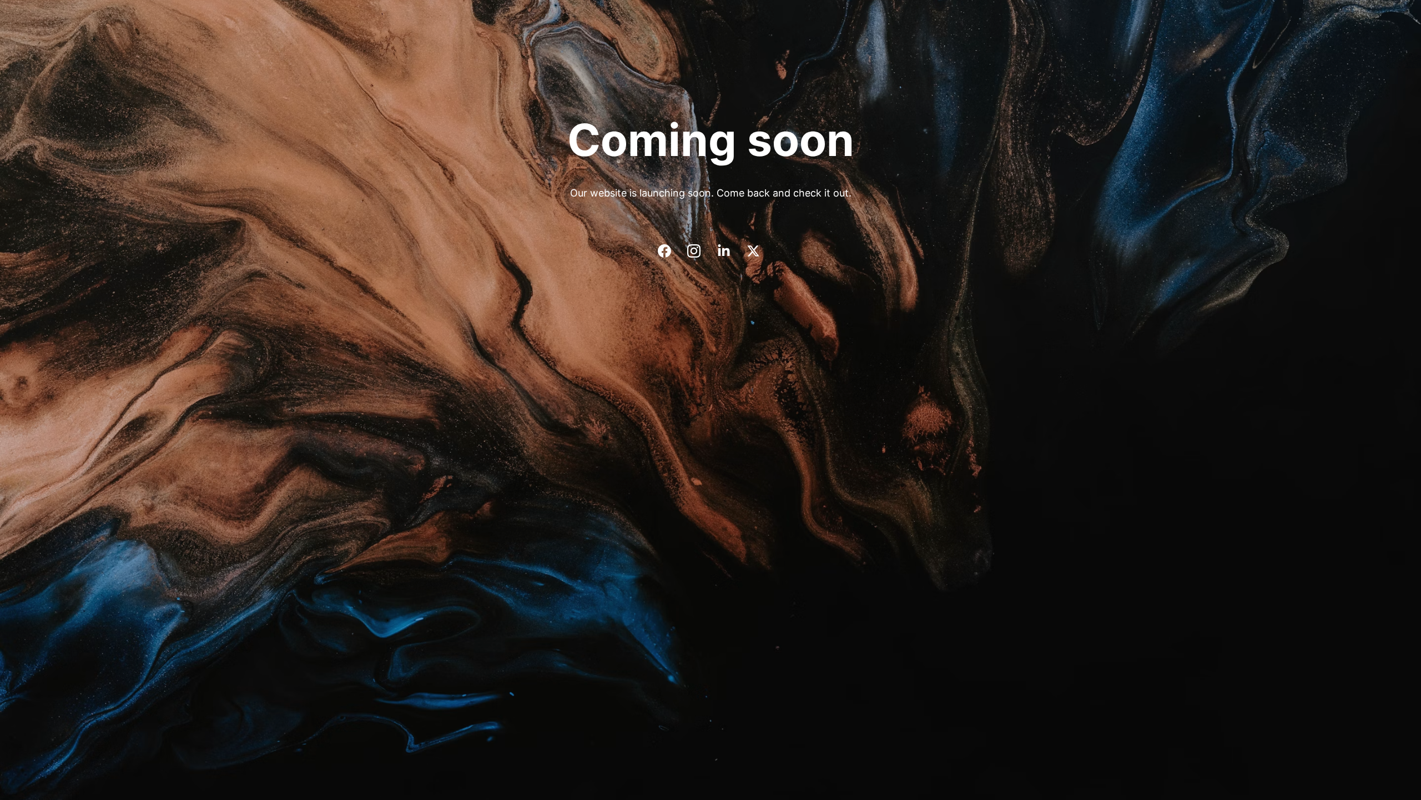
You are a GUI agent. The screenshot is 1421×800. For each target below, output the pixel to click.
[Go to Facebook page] (670, 251)
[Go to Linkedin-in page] (729, 251)
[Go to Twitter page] (753, 251)
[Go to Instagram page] (699, 251)
